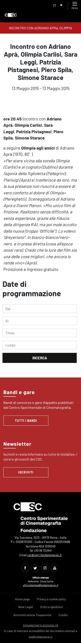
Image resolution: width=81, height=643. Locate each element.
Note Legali (25, 607)
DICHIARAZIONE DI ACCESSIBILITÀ (40, 625)
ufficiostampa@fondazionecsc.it (40, 585)
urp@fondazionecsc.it (40, 636)
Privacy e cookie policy (51, 599)
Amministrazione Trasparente (32, 615)
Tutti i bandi (26, 420)
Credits (63, 615)
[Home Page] (10, 15)
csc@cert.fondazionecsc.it (44, 555)
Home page (22, 599)
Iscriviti (26, 472)
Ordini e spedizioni (51, 607)
